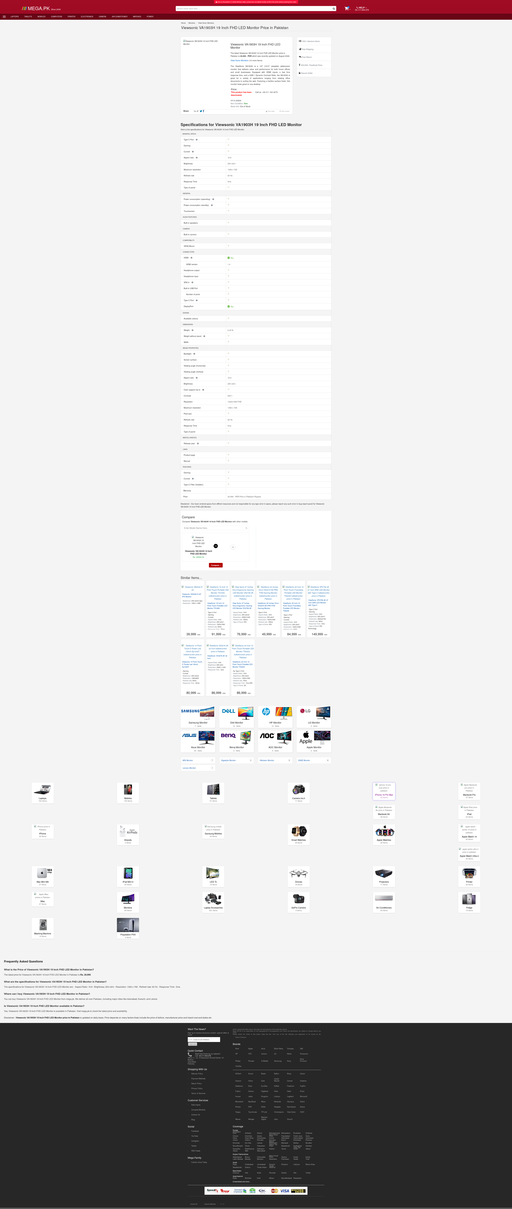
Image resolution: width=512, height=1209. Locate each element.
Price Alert (271, 111)
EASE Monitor (313, 760)
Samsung (277, 1061)
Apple (250, 1048)
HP (236, 1053)
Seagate (277, 1106)
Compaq (290, 1048)
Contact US (193, 1204)
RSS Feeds (195, 1150)
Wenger (251, 1119)
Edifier (276, 1086)
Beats (263, 1073)
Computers (56, 16)
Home (183, 23)
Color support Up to (192, 389)
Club (263, 1080)
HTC (250, 1053)
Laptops (15, 16)
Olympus (290, 1101)
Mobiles (41, 16)
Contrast (187, 395)
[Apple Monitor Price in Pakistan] (314, 738)
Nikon (263, 1101)
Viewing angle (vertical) (193, 371)
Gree (276, 1091)
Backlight (187, 353)
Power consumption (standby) (196, 205)
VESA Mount (189, 246)
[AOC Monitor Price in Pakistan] (275, 738)
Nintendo (277, 1101)
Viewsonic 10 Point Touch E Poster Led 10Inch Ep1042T (192, 664)
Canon (302, 1073)
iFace (302, 1091)
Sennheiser (291, 1106)
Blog (193, 1119)
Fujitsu (238, 1091)
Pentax (238, 1106)
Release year (189, 443)
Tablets (28, 16)
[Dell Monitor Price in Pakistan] (236, 713)
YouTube (194, 1136)
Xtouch (290, 1119)
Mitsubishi (239, 1101)
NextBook (252, 1101)
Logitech (290, 1096)
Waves (238, 1119)
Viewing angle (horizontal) (195, 365)
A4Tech (238, 1073)
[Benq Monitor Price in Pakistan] (236, 738)
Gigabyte (264, 1091)
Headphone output (192, 270)
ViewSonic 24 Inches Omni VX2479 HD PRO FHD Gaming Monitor (268, 605)
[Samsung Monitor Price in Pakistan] (198, 713)
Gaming (187, 145)
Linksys (277, 1096)
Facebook (195, 1131)
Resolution (188, 401)
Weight (187, 330)
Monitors (192, 23)
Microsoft (303, 1096)
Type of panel (189, 187)
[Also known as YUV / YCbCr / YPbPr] (196, 139)
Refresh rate (189, 175)
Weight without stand (192, 336)
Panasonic (304, 1053)
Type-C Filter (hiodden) (193, 484)
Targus (238, 1112)
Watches (137, 16)
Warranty (187, 490)
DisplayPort (188, 306)
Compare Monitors (198, 1109)
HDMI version (192, 264)
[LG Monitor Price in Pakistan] (314, 713)
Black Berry (278, 1048)
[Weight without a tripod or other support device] (204, 336)
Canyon (238, 1080)
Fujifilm (303, 1086)
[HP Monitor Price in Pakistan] (275, 713)
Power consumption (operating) (197, 199)
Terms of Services (198, 1093)
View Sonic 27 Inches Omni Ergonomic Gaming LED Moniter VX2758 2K (242, 605)
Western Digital (264, 1118)
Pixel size (188, 413)
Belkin (276, 1073)
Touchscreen (189, 211)
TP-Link (264, 1112)
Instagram (195, 1141)
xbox (276, 1119)
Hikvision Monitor (275, 760)
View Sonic (291, 1112)
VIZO (302, 1112)
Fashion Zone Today (199, 1162)
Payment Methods (198, 1078)
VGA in (187, 282)
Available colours (191, 318)
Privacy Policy (197, 1088)
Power (150, 16)
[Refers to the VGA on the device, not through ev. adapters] (192, 282)
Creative (303, 1080)
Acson (250, 1073)
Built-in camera (190, 234)
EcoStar (264, 1086)
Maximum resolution (192, 169)
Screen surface (190, 359)
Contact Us (195, 1114)
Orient (302, 1101)
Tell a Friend (285, 111)
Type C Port (189, 139)
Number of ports (193, 294)
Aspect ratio (189, 157)
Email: (190, 1039)
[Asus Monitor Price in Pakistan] (198, 738)
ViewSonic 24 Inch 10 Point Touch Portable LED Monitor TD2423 (243, 664)
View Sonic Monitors (206, 23)
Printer (71, 16)
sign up (192, 1044)
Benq (289, 1073)
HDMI (186, 257)
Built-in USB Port (191, 288)
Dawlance (239, 1086)
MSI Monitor (198, 760)
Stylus (302, 1106)
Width (186, 342)
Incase (238, 1096)
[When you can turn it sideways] (193, 151)
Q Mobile (264, 1061)
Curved (187, 151)
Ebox (250, 1086)
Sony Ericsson (303, 1060)
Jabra (250, 1096)
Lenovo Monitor (198, 768)
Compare (215, 565)
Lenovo (264, 1053)
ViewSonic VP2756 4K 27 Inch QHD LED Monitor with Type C (318, 602)
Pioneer (251, 1061)
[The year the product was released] (198, 443)
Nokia (289, 1053)
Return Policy (196, 1083)
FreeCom (290, 1086)
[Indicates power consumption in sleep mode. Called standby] (212, 205)
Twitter (193, 1145)
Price (185, 496)
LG (275, 1053)
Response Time (190, 181)
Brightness (188, 163)
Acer (237, 1048)
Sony (289, 1061)
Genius (251, 1091)
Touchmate (252, 1112)
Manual (187, 461)
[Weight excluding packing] (192, 330)
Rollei (263, 1106)
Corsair (290, 1080)
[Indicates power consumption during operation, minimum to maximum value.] (213, 199)
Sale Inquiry (196, 1104)
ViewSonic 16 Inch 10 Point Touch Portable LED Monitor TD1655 (217, 605)
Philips (238, 1061)
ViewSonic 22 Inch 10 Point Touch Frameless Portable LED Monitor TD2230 (292, 607)
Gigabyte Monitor (236, 760)
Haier (289, 1091)
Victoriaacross (279, 1112)
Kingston (264, 1096)
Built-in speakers (191, 222)
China (250, 1080)
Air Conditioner (119, 16)
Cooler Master (276, 1079)
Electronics (87, 16)
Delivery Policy (197, 1073)
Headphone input (191, 276)
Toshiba (238, 1066)
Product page (189, 455)
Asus (263, 1048)
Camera (102, 16)
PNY (250, 1106)
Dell (301, 1048)
